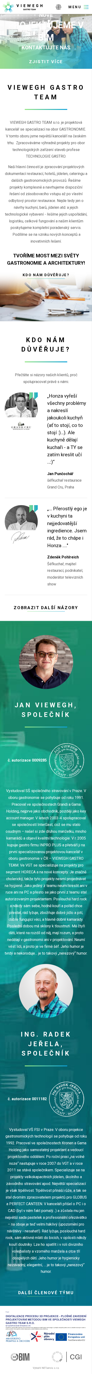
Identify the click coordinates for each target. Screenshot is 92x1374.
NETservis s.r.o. (50, 1368)
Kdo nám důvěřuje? (46, 275)
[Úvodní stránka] (26, 7)
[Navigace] (78, 7)
